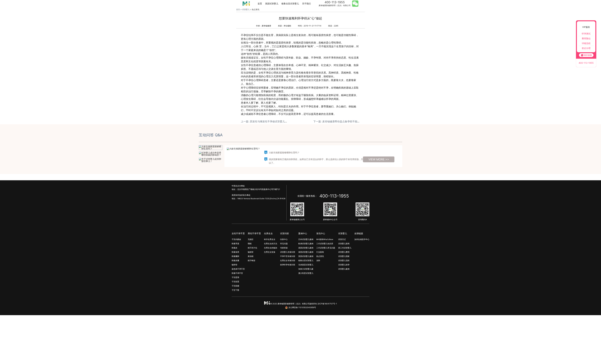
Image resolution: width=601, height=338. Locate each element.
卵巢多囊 (235, 260)
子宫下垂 (235, 290)
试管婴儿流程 (343, 260)
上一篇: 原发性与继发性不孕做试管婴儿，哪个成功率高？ (273, 121)
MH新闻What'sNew (324, 239)
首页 (260, 3)
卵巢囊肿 (235, 256)
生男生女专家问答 (287, 260)
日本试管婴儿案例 (305, 239)
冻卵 (318, 260)
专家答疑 (284, 248)
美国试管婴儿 (271, 3)
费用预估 (586, 38)
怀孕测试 (586, 33)
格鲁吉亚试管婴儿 (290, 3)
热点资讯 (320, 256)
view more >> (378, 159)
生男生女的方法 (270, 243)
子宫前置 (235, 281)
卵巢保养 (235, 252)
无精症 (250, 239)
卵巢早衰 (235, 243)
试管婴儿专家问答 (287, 252)
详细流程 (586, 43)
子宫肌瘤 (235, 286)
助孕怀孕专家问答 (287, 265)
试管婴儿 (246, 9)
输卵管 (234, 265)
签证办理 (586, 48)
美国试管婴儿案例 (305, 248)
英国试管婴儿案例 (305, 256)
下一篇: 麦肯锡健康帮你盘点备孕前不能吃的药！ (340, 121)
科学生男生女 (269, 239)
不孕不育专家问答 (287, 256)
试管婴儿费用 (343, 252)
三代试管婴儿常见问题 (325, 248)
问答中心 (284, 239)
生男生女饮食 (269, 252)
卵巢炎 (234, 248)
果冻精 (250, 256)
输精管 (250, 252)
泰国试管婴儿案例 (305, 252)
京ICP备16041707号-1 (327, 303)
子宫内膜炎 (236, 239)
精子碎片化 (252, 248)
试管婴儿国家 (343, 256)
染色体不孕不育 (238, 269)
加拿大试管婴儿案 (305, 269)
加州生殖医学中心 (361, 239)
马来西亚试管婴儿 (305, 265)
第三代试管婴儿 (344, 248)
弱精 (250, 243)
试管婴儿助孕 (343, 265)
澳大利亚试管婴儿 (305, 273)
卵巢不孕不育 (237, 273)
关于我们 (306, 3)
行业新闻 (320, 252)
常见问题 (284, 243)
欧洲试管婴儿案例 (305, 243)
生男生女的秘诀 (270, 248)
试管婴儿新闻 (343, 243)
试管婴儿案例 (343, 269)
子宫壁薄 (235, 277)
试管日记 (342, 239)
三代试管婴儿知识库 (324, 243)
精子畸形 (251, 260)
